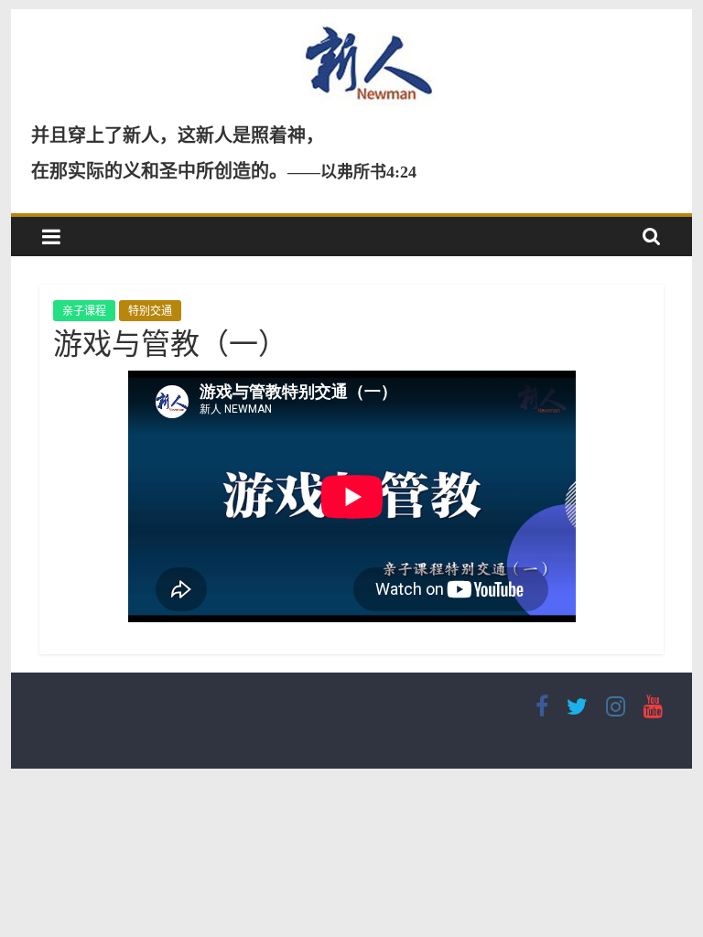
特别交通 (150, 310)
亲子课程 (84, 310)
